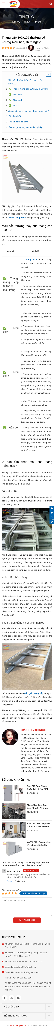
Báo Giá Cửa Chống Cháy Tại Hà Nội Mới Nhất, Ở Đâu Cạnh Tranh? (37, 788)
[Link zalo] (18, 998)
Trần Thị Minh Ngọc (33, 730)
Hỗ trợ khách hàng (15, 1016)
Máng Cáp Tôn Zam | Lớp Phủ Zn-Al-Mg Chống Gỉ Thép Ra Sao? (39, 806)
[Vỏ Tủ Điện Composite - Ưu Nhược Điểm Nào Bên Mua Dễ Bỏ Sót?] (14, 848)
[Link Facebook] (5, 998)
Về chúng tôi (11, 1007)
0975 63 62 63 (20, 961)
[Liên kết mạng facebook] (52, 513)
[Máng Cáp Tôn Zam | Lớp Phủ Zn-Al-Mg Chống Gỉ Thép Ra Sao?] (14, 811)
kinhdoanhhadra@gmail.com (25, 972)
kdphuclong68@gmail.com (23, 967)
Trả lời (9, 881)
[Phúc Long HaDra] (13, 4)
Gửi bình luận (27, 920)
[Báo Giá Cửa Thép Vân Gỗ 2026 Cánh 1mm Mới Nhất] (14, 830)
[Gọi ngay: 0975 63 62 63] (52, 508)
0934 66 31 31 (35, 961)
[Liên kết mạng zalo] (52, 517)
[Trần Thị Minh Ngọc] (10, 744)
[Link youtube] (11, 998)
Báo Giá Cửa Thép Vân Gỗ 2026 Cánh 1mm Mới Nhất (39, 825)
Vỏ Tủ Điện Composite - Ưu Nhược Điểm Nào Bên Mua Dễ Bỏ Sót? (39, 844)
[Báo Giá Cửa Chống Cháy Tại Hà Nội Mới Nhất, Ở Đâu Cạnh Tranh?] (14, 792)
